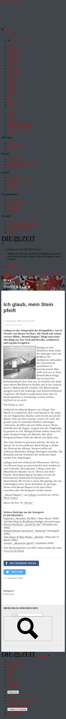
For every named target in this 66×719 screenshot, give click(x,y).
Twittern (17, 572)
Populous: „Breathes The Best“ (20, 518)
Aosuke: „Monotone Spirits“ (19, 543)
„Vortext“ (28, 502)
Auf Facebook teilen (23, 563)
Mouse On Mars (34, 474)
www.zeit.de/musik (14, 550)
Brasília (41, 347)
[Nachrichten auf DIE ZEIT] (18, 240)
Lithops (8, 462)
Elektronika (9, 594)
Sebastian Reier (15, 578)
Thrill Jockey (11, 498)
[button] (5, 29)
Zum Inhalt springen (11, 2)
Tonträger (17, 287)
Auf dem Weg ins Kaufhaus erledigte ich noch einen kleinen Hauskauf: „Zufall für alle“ (32, 523)
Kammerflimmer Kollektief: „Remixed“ (25, 530)
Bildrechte (13, 692)
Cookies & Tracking (17, 709)
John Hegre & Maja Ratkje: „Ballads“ (24, 537)
